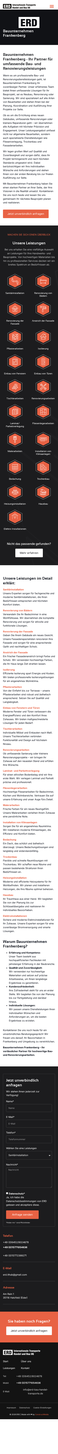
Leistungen (9, 1368)
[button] (51, 6)
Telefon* (11, 1132)
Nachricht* (12, 1164)
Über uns (26, 1361)
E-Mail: (6, 1391)
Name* (10, 1101)
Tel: (5, 1376)
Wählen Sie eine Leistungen (21, 1148)
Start (5, 1361)
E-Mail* (10, 1117)
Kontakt (25, 1368)
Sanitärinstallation (13, 589)
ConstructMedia (42, 1414)
